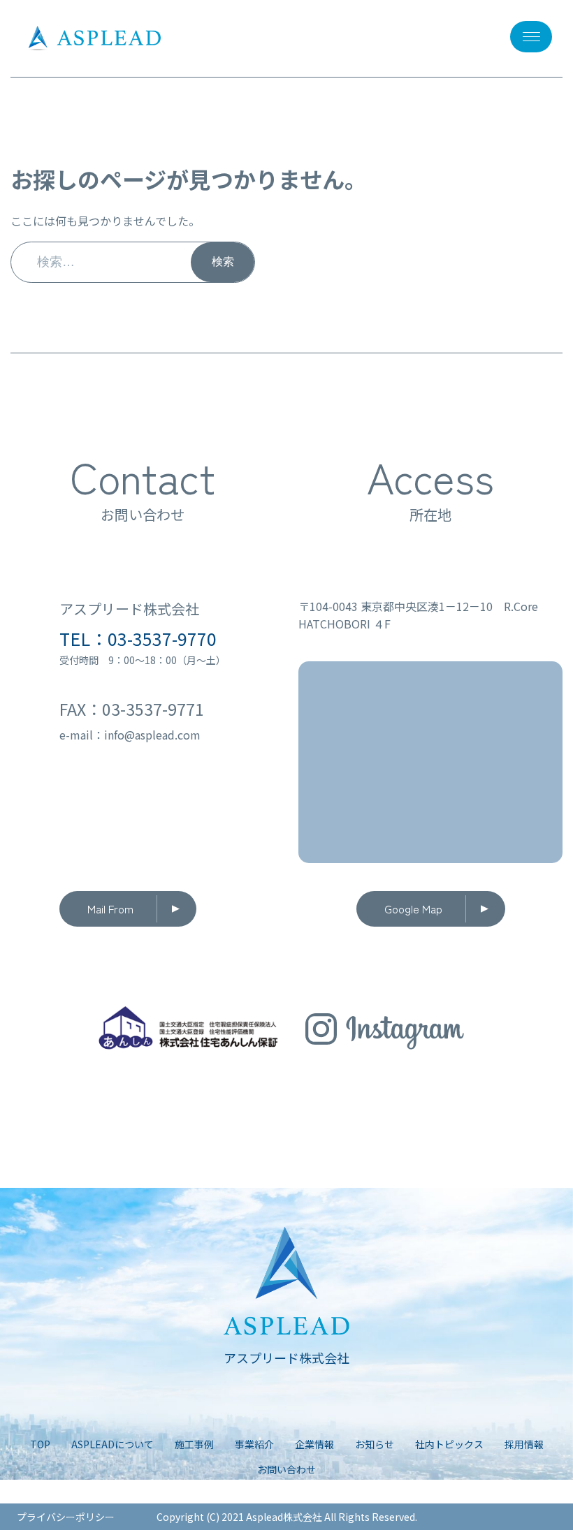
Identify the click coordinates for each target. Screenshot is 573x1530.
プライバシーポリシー (66, 1517)
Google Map (413, 908)
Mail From (110, 908)
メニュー (531, 36)
